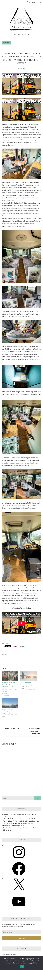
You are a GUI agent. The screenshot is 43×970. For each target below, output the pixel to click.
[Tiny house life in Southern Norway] (28, 676)
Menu (7, 43)
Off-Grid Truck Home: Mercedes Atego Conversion (18, 814)
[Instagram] (19, 859)
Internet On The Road (11, 728)
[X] (19, 892)
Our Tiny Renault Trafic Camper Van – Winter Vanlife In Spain (21, 828)
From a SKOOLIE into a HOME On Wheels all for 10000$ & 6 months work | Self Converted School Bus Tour (10, 687)
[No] (40, 963)
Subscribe (22, 938)
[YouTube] (19, 909)
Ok (22, 966)
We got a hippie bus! (8, 710)
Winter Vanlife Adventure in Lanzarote (34, 731)
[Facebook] (19, 876)
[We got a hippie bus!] (10, 703)
